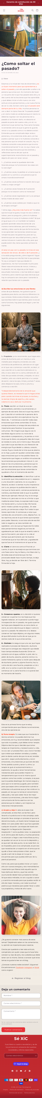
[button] (4, 10)
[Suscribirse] (35, 1055)
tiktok (36, 967)
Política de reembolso (17, 1089)
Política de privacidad (32, 1089)
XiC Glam (19, 1087)
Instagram (28, 967)
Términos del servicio (15, 1093)
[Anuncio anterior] (4, 3)
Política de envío (29, 1093)
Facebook (20, 967)
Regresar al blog (23, 978)
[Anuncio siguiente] (38, 3)
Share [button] (6, 79)
